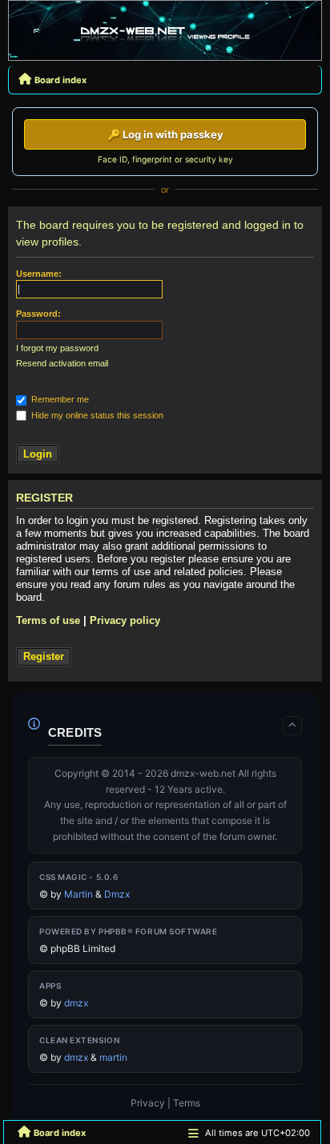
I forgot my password (57, 348)
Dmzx (117, 894)
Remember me (59, 399)
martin (113, 1057)
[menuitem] (148, 1103)
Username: (39, 273)
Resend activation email (62, 363)
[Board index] (165, 33)
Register (43, 656)
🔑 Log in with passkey (165, 134)
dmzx (76, 1003)
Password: (38, 313)
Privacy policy (125, 620)
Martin (78, 894)
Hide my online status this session (96, 415)
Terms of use (48, 620)
